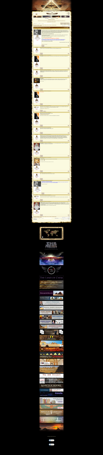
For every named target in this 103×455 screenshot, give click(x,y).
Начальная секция (42, 216)
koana (36, 112)
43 (52, 180)
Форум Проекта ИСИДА (36, 216)
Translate (57, 18)
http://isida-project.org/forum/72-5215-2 (44, 114)
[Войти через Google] (60, 2)
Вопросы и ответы (46, 216)
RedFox (36, 157)
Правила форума (40, 20)
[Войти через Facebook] (58, 1)
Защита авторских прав (45, 20)
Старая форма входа (59, 3)
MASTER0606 (36, 47)
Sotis (36, 105)
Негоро (37, 180)
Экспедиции (55, 20)
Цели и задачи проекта (50, 20)
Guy (36, 201)
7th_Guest (37, 77)
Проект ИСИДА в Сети (62, 20)
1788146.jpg (45, 108)
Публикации (58, 20)
